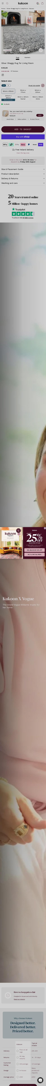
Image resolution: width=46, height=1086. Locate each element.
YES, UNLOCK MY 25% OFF (34, 550)
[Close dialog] (45, 528)
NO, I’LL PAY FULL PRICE (34, 554)
